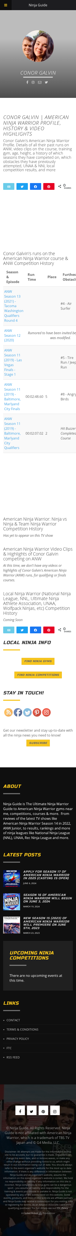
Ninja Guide (38, 5)
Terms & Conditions (22, 1029)
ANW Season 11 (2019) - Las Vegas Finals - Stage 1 (13, 362)
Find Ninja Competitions (38, 675)
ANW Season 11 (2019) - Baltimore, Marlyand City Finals (12, 396)
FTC (9, 1048)
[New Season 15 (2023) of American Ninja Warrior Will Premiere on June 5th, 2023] (11, 925)
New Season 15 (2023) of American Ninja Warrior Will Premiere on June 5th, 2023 (46, 923)
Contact (13, 1020)
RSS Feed (13, 1057)
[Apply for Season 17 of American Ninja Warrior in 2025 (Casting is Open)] (11, 878)
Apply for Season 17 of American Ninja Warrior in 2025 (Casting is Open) (46, 875)
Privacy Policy (18, 1039)
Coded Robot (31, 1213)
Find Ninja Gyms (38, 661)
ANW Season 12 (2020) (12, 335)
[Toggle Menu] (6, 5)
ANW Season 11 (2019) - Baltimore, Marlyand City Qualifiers (12, 433)
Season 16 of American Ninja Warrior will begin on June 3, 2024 (47, 898)
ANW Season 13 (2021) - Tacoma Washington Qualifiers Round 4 (13, 306)
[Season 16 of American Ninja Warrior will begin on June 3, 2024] (11, 901)
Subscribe (38, 743)
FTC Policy (62, 1208)
